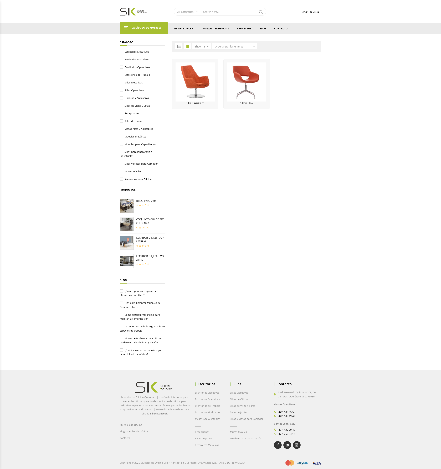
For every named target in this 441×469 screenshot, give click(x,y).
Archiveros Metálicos (207, 445)
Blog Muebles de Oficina (134, 431)
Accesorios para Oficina (138, 179)
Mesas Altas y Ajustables (139, 128)
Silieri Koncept (184, 28)
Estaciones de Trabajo (137, 74)
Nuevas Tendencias (215, 28)
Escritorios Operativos (137, 67)
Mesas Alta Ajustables (207, 418)
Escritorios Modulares (137, 59)
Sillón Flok (246, 103)
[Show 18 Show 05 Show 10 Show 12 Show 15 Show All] (202, 46)
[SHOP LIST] (178, 46)
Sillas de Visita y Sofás (137, 105)
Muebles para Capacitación (140, 144)
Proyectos (244, 28)
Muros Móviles (133, 171)
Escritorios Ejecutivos (137, 51)
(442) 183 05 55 (310, 11)
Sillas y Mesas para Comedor (141, 163)
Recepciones (132, 113)
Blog (262, 28)
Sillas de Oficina (239, 399)
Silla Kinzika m (195, 103)
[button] (10, 459)
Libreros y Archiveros (137, 98)
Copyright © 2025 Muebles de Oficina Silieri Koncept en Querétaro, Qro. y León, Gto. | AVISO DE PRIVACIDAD (182, 462)
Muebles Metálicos (135, 136)
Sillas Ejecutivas (134, 82)
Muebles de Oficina (131, 425)
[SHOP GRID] (187, 46)
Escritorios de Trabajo (207, 405)
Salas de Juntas (133, 121)
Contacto (281, 28)
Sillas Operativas (134, 90)
